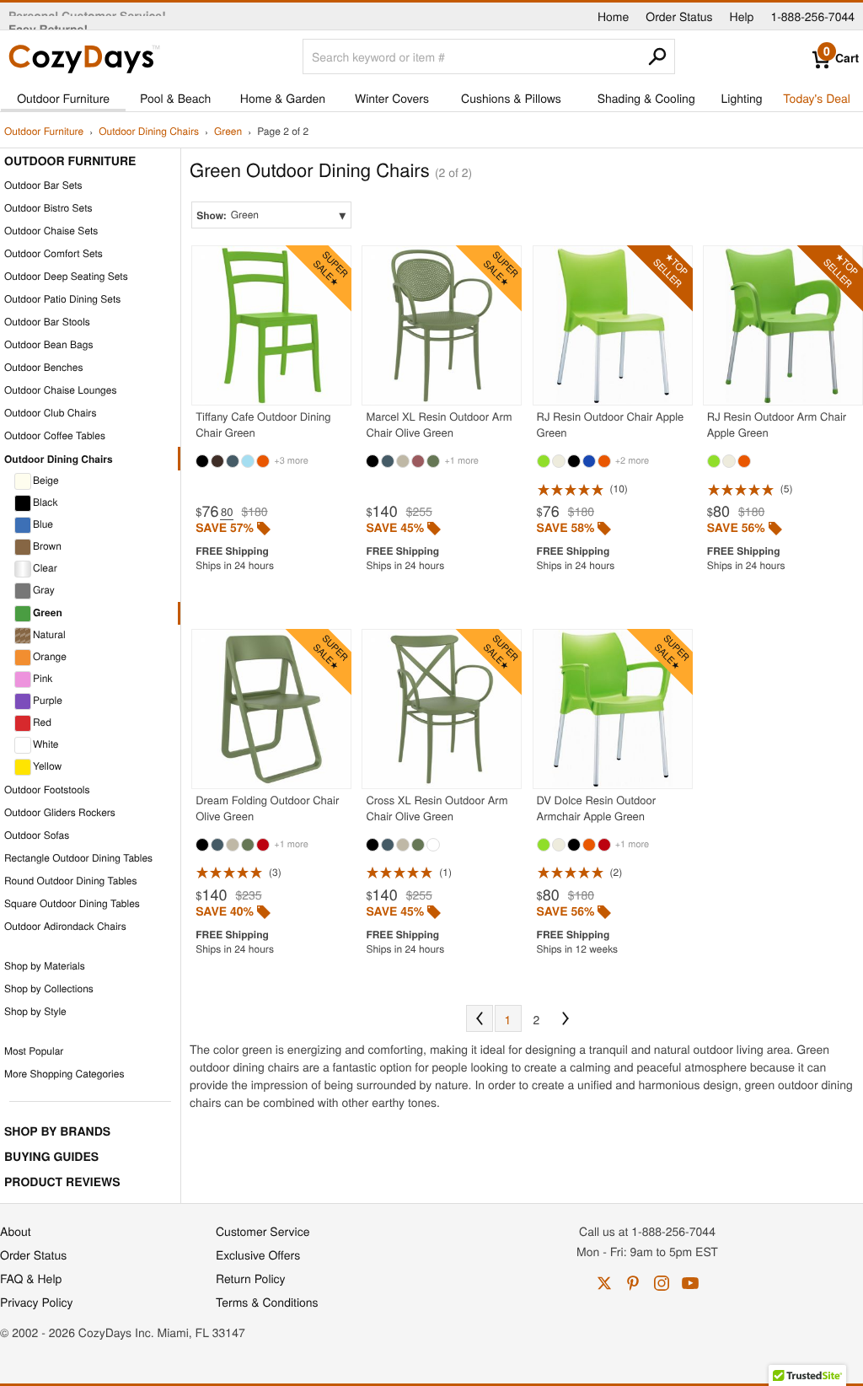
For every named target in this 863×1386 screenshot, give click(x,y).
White (46, 744)
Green (228, 132)
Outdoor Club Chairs (50, 413)
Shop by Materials (44, 966)
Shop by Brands (57, 1131)
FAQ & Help (31, 1278)
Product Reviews (62, 1182)
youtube (690, 1283)
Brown (47, 546)
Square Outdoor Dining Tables (72, 903)
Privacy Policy (36, 1301)
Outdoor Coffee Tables (54, 435)
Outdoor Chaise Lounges (60, 390)
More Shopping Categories (64, 1073)
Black (45, 502)
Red (42, 722)
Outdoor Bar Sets (43, 185)
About (15, 1230)
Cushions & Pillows (511, 97)
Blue (43, 524)
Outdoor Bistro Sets (48, 208)
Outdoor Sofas (36, 835)
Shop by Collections (49, 988)
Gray (44, 590)
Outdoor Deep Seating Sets (66, 276)
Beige (46, 480)
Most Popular (33, 1051)
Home (613, 16)
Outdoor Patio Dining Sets (62, 299)
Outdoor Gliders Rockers (59, 812)
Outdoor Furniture (63, 97)
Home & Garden (282, 97)
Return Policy (251, 1278)
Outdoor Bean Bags (48, 344)
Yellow (47, 766)
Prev (479, 1018)
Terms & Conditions (267, 1301)
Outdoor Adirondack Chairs (65, 926)
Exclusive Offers (258, 1254)
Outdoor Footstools (47, 789)
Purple (47, 700)
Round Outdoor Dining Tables (70, 880)
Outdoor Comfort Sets (53, 253)
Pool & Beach (175, 97)
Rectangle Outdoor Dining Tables (78, 858)
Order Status (679, 16)
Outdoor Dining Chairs (149, 132)
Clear (45, 568)
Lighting (742, 97)
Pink (42, 678)
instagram (661, 1283)
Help (742, 16)
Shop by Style (35, 1011)
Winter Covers (392, 97)
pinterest (632, 1283)
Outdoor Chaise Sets (51, 230)
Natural (49, 634)
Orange (50, 656)
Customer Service (262, 1230)
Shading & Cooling (646, 97)
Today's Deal (816, 97)
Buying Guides (51, 1156)
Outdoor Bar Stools (47, 321)
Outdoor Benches (43, 367)
